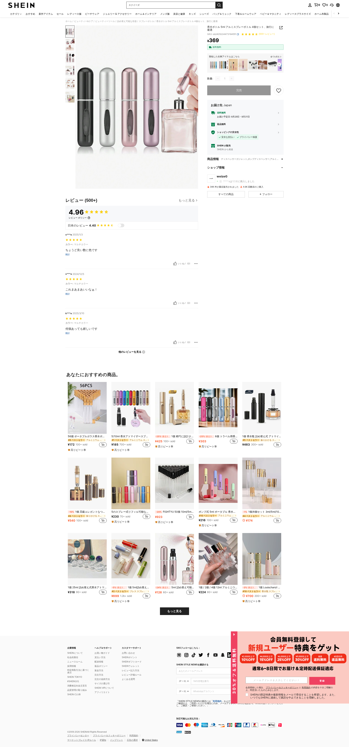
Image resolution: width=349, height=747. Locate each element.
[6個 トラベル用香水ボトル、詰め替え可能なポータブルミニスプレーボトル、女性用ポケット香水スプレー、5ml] (218, 408)
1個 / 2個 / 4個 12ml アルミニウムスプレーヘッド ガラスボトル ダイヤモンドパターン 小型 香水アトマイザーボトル (218, 587)
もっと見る (174, 611)
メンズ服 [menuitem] (165, 13)
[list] (205, 655)
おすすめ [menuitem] (30, 13)
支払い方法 (100, 657)
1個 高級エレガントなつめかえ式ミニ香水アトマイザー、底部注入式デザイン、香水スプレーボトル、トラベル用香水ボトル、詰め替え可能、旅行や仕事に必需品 (88, 511)
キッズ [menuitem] (192, 13)
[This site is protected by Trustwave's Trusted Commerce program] (179, 732)
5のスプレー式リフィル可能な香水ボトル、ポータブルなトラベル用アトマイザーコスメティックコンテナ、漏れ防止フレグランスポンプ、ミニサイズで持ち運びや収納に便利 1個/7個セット (130, 511)
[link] (317, 5)
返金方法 (99, 670)
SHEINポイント (129, 657)
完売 (239, 90)
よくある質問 (128, 679)
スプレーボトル (146, 21)
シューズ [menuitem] (204, 13)
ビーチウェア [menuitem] (92, 13)
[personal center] (310, 5)
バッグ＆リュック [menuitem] (221, 13)
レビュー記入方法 (130, 670)
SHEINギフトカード (132, 661)
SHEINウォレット (130, 666)
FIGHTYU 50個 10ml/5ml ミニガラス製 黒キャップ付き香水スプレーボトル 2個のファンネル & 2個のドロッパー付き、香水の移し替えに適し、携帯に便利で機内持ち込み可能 (175, 511)
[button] (332, 5)
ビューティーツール (105, 21)
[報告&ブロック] (196, 263)
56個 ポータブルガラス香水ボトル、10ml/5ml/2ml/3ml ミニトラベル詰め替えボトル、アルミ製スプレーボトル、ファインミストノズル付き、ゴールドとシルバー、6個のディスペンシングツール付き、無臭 (87, 436)
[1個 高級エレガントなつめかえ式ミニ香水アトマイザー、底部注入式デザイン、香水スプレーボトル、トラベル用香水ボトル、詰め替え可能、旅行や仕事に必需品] (87, 483)
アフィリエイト (102, 692)
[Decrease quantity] (217, 78)
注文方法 (99, 675)
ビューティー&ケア (83, 21)
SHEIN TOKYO (74, 677)
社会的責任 (72, 657)
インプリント (116, 740)
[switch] (121, 225)
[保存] (279, 90)
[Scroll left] (334, 13)
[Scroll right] (338, 13)
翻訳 (67, 254)
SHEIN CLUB (74, 694)
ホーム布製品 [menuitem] (321, 13)
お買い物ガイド (102, 653)
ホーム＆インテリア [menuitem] (146, 13)
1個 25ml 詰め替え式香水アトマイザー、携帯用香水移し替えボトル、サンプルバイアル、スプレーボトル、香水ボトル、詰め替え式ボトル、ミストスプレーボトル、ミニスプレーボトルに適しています (87, 587)
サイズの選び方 (102, 683)
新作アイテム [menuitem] (46, 13)
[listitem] (213, 65)
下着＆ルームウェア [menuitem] (245, 13)
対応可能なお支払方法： (188, 719)
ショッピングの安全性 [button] (228, 132)
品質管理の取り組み (77, 690)
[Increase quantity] (231, 78)
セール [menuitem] (60, 13)
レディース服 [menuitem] (74, 13)
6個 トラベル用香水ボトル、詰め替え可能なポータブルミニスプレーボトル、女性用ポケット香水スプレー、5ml (218, 436)
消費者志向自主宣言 (77, 685)
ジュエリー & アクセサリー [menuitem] (117, 13)
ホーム (68, 21)
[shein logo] (21, 5)
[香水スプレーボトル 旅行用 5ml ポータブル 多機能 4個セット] (213, 65)
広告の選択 (132, 740)
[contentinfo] (230, 725)
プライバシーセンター (78, 735)
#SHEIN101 (73, 681)
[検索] (219, 5)
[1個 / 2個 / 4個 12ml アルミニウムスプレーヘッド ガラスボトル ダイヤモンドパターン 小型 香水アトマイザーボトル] (218, 559)
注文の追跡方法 (102, 679)
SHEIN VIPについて (104, 688)
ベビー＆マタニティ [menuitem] (270, 13)
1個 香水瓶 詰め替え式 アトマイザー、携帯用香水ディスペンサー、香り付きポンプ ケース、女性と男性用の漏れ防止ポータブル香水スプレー (261, 436)
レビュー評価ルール (131, 675)
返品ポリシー (101, 666)
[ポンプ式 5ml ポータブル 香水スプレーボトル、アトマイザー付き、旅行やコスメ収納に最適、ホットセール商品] (218, 483)
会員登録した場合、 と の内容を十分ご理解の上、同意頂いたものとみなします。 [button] (289, 688)
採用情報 (71, 666)
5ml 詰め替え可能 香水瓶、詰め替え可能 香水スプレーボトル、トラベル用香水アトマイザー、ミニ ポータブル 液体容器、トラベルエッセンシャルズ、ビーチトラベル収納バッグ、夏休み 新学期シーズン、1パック (174, 587)
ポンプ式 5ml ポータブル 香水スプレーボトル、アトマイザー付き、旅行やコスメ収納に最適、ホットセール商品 (218, 511)
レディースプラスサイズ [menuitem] (298, 13)
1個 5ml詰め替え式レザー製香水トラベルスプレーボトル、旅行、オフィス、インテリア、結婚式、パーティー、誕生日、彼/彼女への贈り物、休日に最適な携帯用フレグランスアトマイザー (131, 587)
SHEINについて (75, 653)
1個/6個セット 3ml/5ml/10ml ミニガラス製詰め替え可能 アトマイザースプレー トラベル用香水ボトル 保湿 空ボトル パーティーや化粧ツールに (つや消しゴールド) (262, 511)
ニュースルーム (75, 661)
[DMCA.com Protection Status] (187, 732)
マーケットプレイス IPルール (81, 740)
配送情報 (99, 661)
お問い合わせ (128, 653)
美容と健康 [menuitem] (179, 13)
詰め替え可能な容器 (127, 21)
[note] (77, 450)
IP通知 (103, 740)
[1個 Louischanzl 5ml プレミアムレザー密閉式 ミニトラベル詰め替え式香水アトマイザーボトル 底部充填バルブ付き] (261, 559)
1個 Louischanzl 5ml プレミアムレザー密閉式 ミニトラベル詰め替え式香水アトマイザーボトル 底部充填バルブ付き (262, 587)
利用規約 (217, 701)
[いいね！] (175, 263)
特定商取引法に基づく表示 (78, 671)
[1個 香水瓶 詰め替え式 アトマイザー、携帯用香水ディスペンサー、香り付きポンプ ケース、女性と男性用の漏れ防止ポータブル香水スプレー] (261, 408)
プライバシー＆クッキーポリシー (109, 735)
